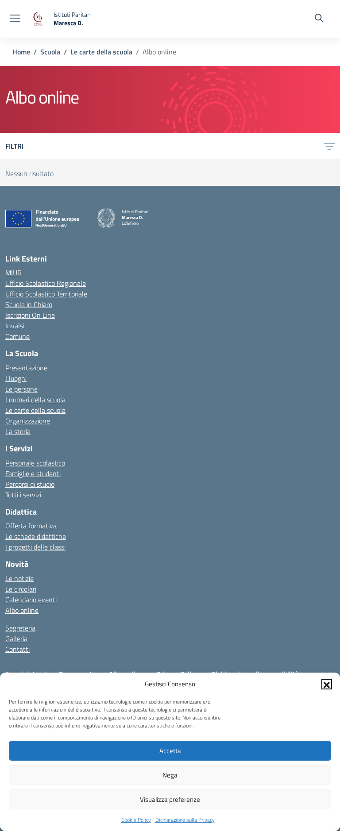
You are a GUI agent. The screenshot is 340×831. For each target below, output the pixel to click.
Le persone (21, 389)
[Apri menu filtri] (329, 146)
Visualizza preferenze (170, 799)
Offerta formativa (31, 525)
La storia (18, 431)
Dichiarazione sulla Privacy (185, 820)
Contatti (17, 649)
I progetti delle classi (35, 547)
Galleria (16, 638)
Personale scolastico (35, 463)
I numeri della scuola (35, 399)
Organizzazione (27, 421)
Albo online (22, 610)
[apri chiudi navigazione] (15, 19)
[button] (326, 684)
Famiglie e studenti (33, 473)
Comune (17, 336)
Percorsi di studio (29, 484)
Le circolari (20, 589)
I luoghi (16, 378)
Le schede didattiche (35, 536)
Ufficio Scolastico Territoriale (46, 294)
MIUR (13, 272)
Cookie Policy (136, 820)
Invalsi (14, 325)
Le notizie (19, 578)
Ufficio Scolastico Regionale (45, 283)
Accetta (170, 751)
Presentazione (26, 367)
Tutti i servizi (23, 494)
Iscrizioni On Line (30, 315)
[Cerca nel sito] (319, 19)
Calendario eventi (31, 599)
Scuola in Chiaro (28, 304)
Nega (170, 775)
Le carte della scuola (35, 410)
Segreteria (20, 628)
